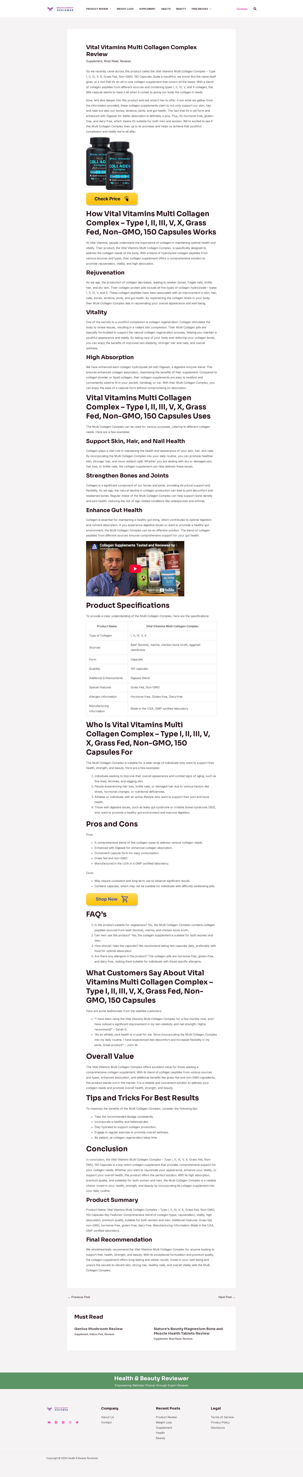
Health (160, 1433)
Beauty (160, 1438)
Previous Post (79, 1297)
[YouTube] (49, 1422)
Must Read (111, 61)
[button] (109, 9)
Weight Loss (164, 1422)
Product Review (166, 1417)
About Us (107, 1417)
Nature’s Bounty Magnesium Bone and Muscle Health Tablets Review (188, 1331)
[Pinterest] (63, 1422)
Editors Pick (96, 1334)
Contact (106, 1422)
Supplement (94, 61)
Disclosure (218, 1427)
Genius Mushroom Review (98, 1329)
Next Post (226, 1297)
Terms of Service (222, 1417)
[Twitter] (77, 1422)
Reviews (125, 61)
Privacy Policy (220, 1422)
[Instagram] (70, 1422)
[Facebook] (56, 1422)
